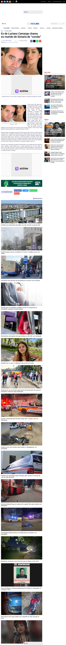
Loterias (49, 28)
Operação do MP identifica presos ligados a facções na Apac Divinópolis (57, 106)
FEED (64, 1)
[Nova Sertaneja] (7, 2)
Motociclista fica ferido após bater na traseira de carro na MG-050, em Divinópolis (57, 101)
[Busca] (63, 23)
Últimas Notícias (15, 28)
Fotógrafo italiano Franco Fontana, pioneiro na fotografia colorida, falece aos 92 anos (58, 154)
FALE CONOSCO (43, 1)
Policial (30, 28)
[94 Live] (2, 2)
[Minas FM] (10, 2)
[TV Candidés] (16, 2)
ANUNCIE (49, 1)
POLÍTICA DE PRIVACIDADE (57, 1)
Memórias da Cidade (57, 28)
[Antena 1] (13, 2)
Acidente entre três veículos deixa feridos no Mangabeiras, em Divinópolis (54, 85)
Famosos (49, 126)
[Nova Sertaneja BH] (4, 2)
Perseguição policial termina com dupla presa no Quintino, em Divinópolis (57, 112)
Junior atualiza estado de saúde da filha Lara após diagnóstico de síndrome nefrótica (58, 140)
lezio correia (8, 40)
